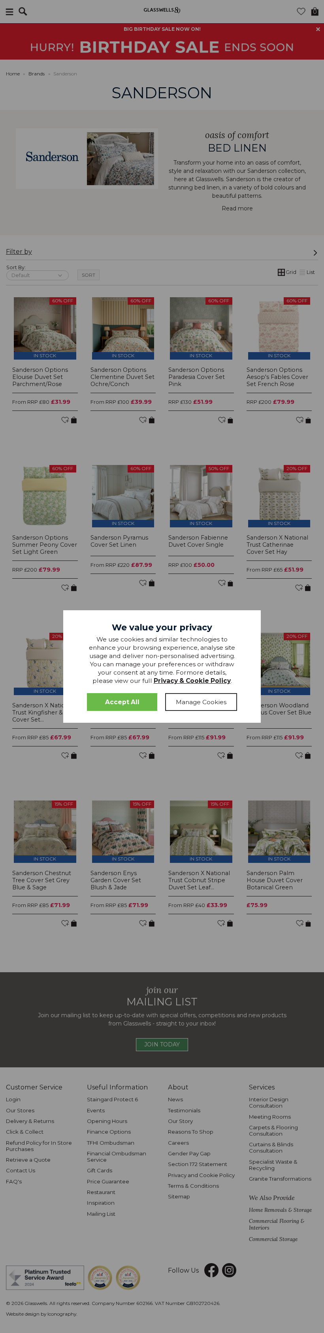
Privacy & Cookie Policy (192, 680)
